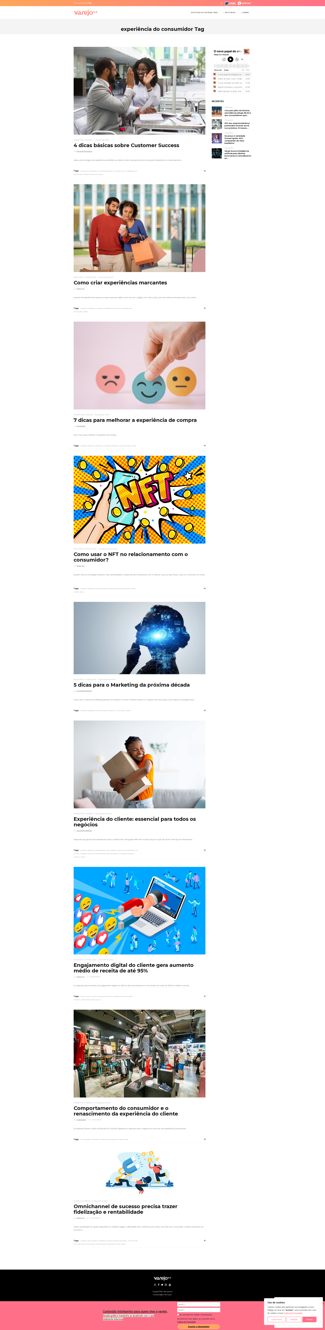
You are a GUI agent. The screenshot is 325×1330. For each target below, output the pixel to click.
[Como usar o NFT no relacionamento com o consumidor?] (139, 500)
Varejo (100, 174)
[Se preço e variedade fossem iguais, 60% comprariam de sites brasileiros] (217, 138)
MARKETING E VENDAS (83, 140)
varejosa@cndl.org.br (162, 1294)
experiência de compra (95, 308)
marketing (111, 710)
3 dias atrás (228, 107)
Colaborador (81, 1120)
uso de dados (120, 710)
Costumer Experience (105, 171)
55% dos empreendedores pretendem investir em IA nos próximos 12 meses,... (237, 125)
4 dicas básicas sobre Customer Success (126, 145)
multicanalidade (79, 1244)
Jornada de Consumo (90, 174)
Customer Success (119, 171)
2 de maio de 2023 (105, 277)
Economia (91, 446)
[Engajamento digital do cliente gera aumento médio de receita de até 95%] (139, 910)
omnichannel (91, 1244)
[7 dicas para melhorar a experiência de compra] (139, 365)
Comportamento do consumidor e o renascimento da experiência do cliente (126, 1111)
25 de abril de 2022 (105, 960)
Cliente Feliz (85, 171)
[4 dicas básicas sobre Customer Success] (139, 91)
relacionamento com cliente (120, 588)
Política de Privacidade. (293, 1313)
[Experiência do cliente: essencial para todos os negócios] (139, 764)
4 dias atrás (228, 133)
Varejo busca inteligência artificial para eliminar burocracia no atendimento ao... (237, 154)
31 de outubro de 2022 (107, 679)
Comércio (93, 171)
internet (77, 999)
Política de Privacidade (186, 1322)
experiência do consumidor (121, 446)
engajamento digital (105, 996)
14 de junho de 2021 (99, 1201)
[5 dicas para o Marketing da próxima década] (139, 638)
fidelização (122, 1240)
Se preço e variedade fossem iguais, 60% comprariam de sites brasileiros (234, 139)
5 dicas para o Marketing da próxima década (132, 685)
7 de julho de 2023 (102, 140)
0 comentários (96, 1120)
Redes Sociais (96, 999)
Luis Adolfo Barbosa (84, 691)
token (133, 588)
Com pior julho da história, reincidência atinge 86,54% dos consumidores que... (237, 113)
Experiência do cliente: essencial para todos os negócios (135, 822)
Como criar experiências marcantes (120, 282)
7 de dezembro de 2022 (107, 549)
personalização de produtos (110, 853)
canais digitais (85, 996)
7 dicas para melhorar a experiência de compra (135, 420)
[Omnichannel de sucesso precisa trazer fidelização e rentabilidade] (139, 1172)
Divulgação (81, 426)
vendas (81, 592)
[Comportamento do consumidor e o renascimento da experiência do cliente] (139, 1053)
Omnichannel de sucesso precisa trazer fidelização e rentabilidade (125, 1209)
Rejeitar (294, 1319)
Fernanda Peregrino (84, 151)
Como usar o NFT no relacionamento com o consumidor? (131, 557)
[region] (292, 1311)
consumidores (85, 1139)
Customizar (276, 1319)
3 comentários (94, 977)
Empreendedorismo (102, 850)
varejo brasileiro (113, 1244)
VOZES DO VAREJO (82, 1201)
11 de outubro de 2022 (103, 814)
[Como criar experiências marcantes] (139, 228)
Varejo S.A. (81, 289)
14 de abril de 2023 (102, 415)
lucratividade (86, 999)
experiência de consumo (112, 308)
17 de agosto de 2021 (103, 1103)
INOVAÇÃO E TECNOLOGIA (85, 277)
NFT (109, 588)
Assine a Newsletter (198, 1326)
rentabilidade (101, 1244)
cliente (94, 996)
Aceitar (309, 1319)
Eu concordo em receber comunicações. (196, 1315)
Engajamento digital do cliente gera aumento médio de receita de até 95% (134, 968)
